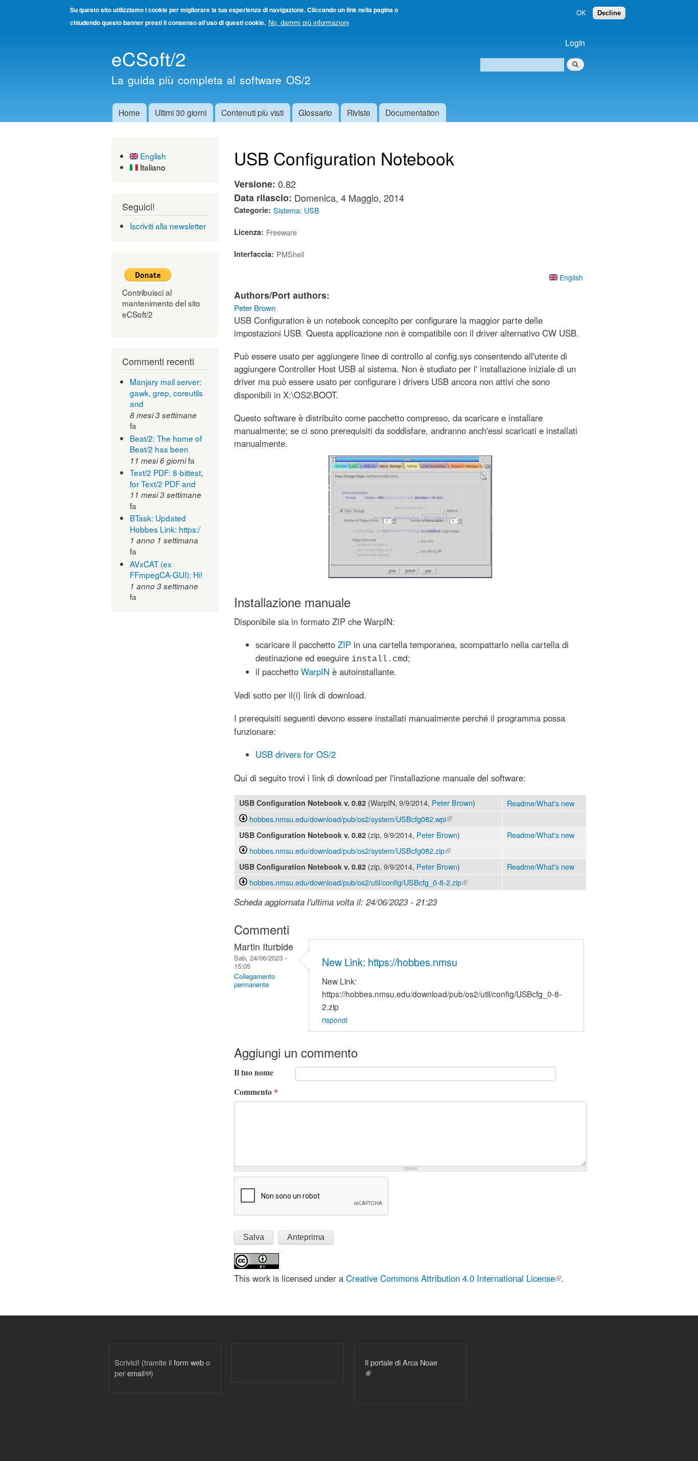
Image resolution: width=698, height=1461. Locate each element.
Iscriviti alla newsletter (168, 225)
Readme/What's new (540, 803)
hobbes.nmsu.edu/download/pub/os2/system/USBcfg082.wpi (350, 818)
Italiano (152, 167)
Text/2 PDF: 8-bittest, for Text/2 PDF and (166, 478)
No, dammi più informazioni (308, 23)
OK (581, 13)
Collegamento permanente (254, 980)
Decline (609, 13)
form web (189, 1362)
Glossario (315, 112)
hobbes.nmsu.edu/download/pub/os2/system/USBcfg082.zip (350, 850)
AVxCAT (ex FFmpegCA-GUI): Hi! (166, 569)
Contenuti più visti (252, 112)
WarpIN (315, 671)
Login (575, 42)
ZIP (344, 644)
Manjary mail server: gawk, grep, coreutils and (166, 392)
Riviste (358, 112)
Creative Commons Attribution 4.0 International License (453, 1278)
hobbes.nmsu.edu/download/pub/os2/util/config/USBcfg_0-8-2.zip (358, 882)
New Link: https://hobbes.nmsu (389, 961)
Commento (256, 1091)
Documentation (412, 112)
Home (129, 112)
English (152, 155)
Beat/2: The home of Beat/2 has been (166, 444)
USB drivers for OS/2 (295, 754)
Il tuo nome (253, 1072)
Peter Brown (254, 307)
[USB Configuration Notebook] (410, 574)
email (139, 1373)
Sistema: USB (296, 210)
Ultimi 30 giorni (180, 112)
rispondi (334, 1020)
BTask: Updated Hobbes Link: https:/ (165, 523)
